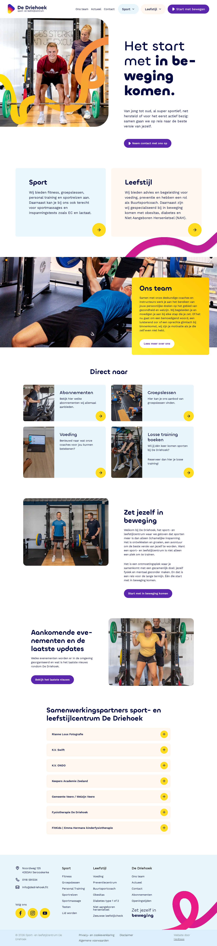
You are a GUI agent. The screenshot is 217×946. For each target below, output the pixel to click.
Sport (126, 9)
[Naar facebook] (20, 913)
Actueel (96, 9)
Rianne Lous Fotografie (67, 734)
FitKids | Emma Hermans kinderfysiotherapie (82, 827)
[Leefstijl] (156, 202)
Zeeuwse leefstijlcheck (108, 915)
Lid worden (69, 913)
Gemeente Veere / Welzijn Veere (73, 796)
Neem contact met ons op (149, 143)
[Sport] (60, 202)
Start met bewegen (190, 9)
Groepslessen (71, 882)
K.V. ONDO (59, 765)
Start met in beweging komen (148, 593)
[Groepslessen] (152, 403)
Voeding (98, 876)
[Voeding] (64, 452)
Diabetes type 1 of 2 (106, 900)
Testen (66, 907)
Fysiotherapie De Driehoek (70, 812)
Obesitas (98, 894)
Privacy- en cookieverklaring (96, 935)
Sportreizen (70, 894)
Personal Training (73, 888)
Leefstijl (151, 9)
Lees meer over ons (157, 343)
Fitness (67, 876)
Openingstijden (141, 900)
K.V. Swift (58, 749)
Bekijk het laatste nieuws (52, 679)
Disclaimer (126, 935)
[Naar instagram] (33, 913)
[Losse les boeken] (152, 452)
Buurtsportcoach (104, 888)
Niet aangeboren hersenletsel (104, 908)
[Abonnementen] (64, 403)
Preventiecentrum (105, 882)
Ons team (82, 9)
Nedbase (179, 939)
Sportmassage (71, 900)
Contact (109, 9)
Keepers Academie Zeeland (70, 781)
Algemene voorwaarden (94, 940)
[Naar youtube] (45, 913)
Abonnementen (142, 894)
